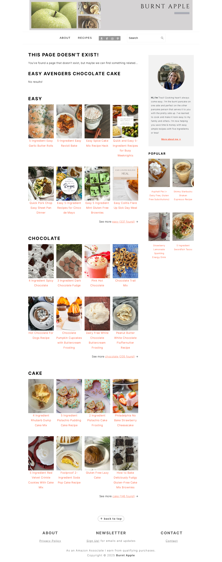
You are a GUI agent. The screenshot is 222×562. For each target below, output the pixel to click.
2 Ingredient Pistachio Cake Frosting (97, 420)
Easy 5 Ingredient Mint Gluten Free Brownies (97, 207)
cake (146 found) (124, 496)
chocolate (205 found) (120, 356)
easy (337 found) (123, 221)
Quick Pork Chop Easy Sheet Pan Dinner (41, 207)
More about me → (171, 139)
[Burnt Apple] (111, 29)
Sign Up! (93, 540)
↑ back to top (111, 518)
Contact (172, 540)
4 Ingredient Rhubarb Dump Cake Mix (41, 420)
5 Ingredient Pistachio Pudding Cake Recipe (69, 420)
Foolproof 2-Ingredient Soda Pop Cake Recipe (69, 477)
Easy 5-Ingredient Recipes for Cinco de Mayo (69, 207)
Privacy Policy (50, 540)
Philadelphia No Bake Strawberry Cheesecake (125, 420)
